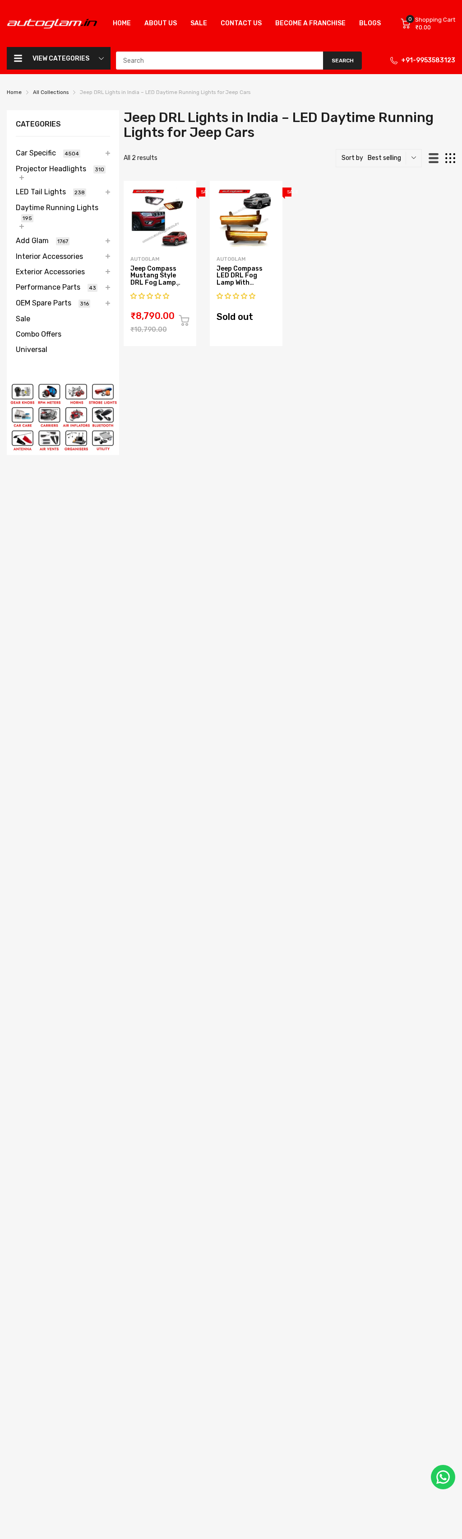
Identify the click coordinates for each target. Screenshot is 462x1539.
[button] (150, 296)
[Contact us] (443, 1477)
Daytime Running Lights (57, 212)
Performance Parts (56, 287)
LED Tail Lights (50, 192)
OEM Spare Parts (52, 303)
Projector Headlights (60, 168)
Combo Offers (38, 334)
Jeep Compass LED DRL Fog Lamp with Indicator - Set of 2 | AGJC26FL (245, 282)
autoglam (144, 259)
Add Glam (42, 240)
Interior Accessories (49, 256)
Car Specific (47, 153)
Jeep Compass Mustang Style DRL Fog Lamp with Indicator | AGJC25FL (154, 282)
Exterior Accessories (50, 271)
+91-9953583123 (428, 60)
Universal (31, 349)
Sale (23, 318)
